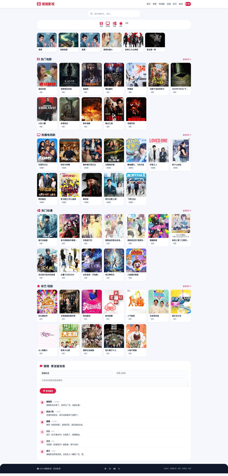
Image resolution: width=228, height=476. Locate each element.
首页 (149, 4)
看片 (189, 4)
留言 (181, 4)
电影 (155, 4)
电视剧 (162, 4)
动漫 (169, 4)
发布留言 (49, 391)
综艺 (175, 4)
